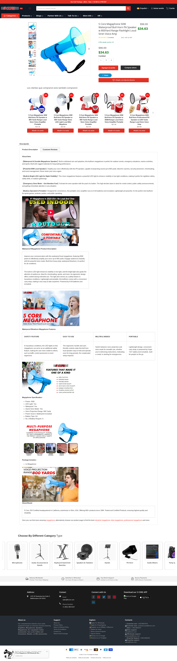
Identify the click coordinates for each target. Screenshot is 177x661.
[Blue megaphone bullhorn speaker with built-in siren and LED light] (32, 26)
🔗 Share (105, 75)
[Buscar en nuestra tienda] (128, 8)
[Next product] (153, 113)
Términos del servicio (96, 657)
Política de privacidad (83, 657)
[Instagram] (109, 597)
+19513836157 (136, 628)
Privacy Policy (58, 625)
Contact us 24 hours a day (109, 580)
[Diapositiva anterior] (39, 49)
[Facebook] (93, 597)
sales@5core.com (68, 600)
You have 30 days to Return (74, 580)
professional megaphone (133, 520)
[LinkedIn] (93, 602)
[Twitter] (104, 597)
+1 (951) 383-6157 (69, 607)
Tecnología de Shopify (92, 654)
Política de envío (107, 657)
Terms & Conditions (60, 629)
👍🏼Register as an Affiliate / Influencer (101, 627)
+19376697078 (143, 623)
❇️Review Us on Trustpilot (97, 638)
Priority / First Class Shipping (39, 580)
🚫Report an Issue (95, 629)
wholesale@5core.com (132, 636)
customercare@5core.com (146, 626)
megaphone (50, 520)
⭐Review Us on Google (97, 636)
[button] (103, 37)
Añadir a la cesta (38, 130)
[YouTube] (98, 597)
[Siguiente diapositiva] (32, 73)
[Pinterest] (114, 597)
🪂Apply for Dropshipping (97, 625)
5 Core (85, 654)
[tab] (30, 149)
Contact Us (57, 631)
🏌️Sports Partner (94, 633)
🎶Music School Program (97, 631)
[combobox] (83, 8)
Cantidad (102, 56)
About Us (57, 623)
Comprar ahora (130, 68)
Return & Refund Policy (61, 627)
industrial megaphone (102, 520)
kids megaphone (117, 520)
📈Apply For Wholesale (96, 623)
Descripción (24, 144)
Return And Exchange (61, 633)
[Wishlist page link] (30, 8)
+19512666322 (145, 638)
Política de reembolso (71, 657)
